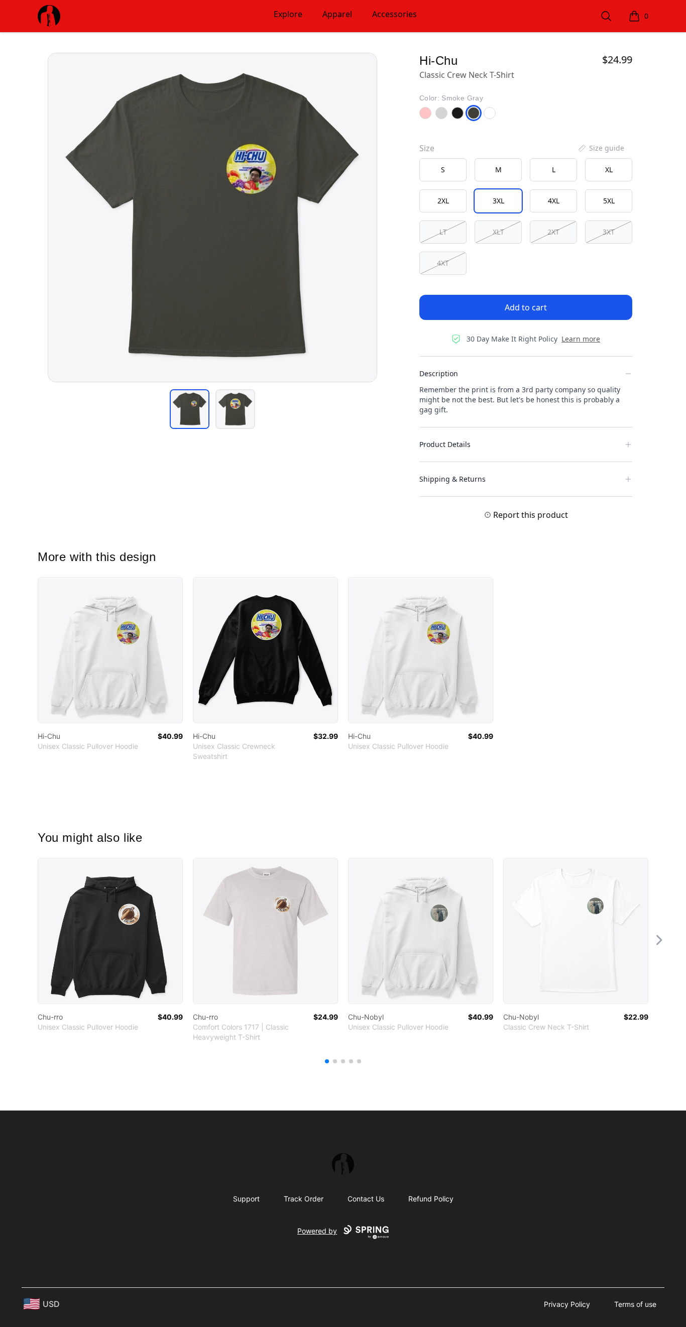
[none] (600, 148)
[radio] (443, 169)
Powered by (317, 1231)
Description (438, 373)
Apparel (337, 14)
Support (246, 1198)
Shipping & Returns (452, 479)
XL (609, 169)
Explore (288, 14)
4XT (443, 263)
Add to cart (526, 307)
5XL (609, 200)
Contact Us (366, 1198)
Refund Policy (430, 1198)
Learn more (580, 339)
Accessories (394, 14)
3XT (609, 232)
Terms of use (635, 1304)
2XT (553, 232)
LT (443, 232)
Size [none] (426, 148)
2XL (443, 200)
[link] (110, 650)
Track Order (303, 1198)
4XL (553, 200)
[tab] (189, 409)
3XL (498, 200)
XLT (498, 232)
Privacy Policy (567, 1304)
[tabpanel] (212, 217)
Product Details (445, 444)
